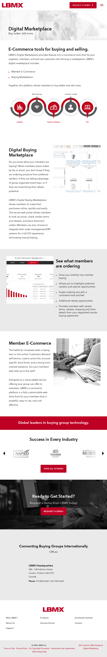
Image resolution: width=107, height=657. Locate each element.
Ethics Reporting (39, 652)
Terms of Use (9, 648)
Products (44, 618)
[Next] (103, 453)
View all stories (53, 468)
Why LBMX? (11, 618)
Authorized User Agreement (63, 648)
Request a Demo (81, 5)
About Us (10, 623)
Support (10, 628)
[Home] (12, 5)
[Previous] (4, 453)
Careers (78, 623)
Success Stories (47, 623)
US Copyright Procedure (39, 648)
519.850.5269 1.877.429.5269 (50, 581)
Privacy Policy (22, 648)
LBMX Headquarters (41, 565)
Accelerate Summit (84, 618)
